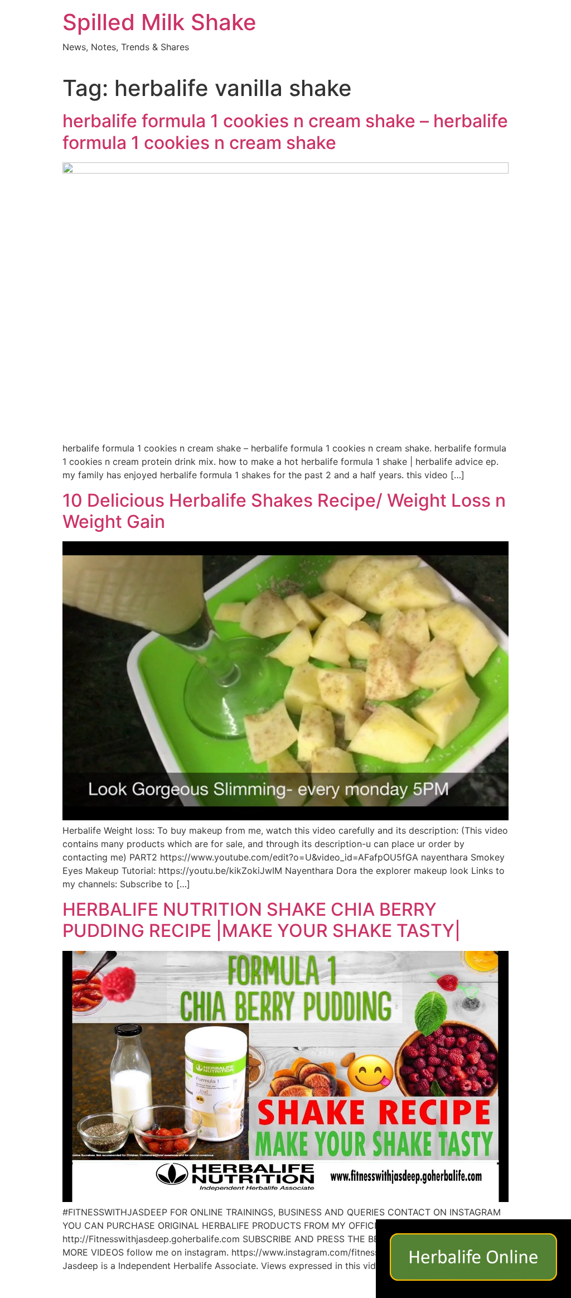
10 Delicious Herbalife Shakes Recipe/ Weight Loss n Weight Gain (284, 510)
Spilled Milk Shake (159, 22)
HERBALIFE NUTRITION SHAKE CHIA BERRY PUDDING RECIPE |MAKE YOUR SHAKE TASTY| (261, 919)
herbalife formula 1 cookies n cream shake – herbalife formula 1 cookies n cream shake (285, 131)
